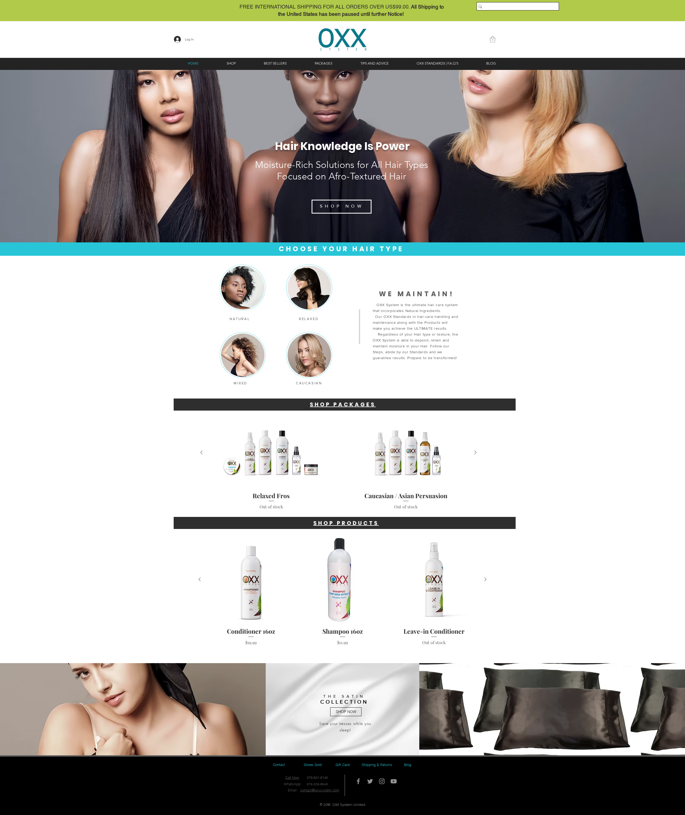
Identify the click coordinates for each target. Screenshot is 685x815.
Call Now (292, 777)
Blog (407, 765)
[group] (338, 464)
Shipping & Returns (377, 765)
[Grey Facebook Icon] (358, 781)
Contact (279, 765)
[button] (492, 39)
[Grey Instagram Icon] (382, 781)
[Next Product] (475, 452)
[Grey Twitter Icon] (370, 781)
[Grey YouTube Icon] (393, 781)
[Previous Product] (201, 452)
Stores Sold (313, 765)
